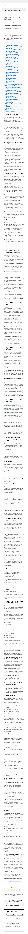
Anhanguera (7, 405)
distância (15, 309)
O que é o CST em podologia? (12, 45)
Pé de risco (9, 102)
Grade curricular (10, 51)
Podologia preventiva (12, 99)
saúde (12, 135)
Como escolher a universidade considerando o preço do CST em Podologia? (12, 72)
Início (5, 9)
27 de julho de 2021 (14, 13)
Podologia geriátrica (11, 97)
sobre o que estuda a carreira (14, 881)
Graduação (10, 9)
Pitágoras (19, 352)
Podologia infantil (11, 100)
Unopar (6, 307)
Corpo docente (10, 81)
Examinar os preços (11, 75)
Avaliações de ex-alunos (12, 79)
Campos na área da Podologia (13, 87)
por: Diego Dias (7, 14)
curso (6, 255)
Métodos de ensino (11, 78)
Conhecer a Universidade (12, 82)
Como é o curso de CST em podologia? (14, 49)
